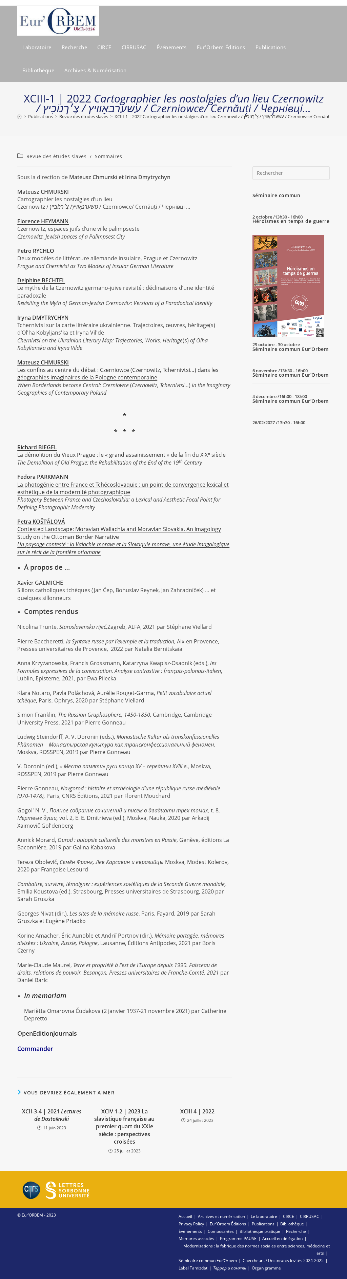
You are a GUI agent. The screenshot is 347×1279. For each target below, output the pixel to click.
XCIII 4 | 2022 (197, 1111)
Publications (263, 1224)
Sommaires (108, 156)
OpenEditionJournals (47, 1033)
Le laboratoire (264, 1216)
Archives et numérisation (221, 1216)
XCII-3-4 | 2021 (51, 1115)
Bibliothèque (292, 1224)
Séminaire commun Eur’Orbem (290, 349)
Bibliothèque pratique (260, 1231)
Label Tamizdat (193, 1268)
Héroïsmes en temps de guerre (291, 221)
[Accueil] (19, 116)
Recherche (296, 1231)
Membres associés (196, 1238)
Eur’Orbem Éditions (228, 1224)
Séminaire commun (276, 195)
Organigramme (266, 1268)
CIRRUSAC (309, 1216)
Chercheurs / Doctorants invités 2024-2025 (283, 1260)
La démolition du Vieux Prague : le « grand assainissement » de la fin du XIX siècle (121, 451)
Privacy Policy (191, 1224)
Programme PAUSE (238, 1238)
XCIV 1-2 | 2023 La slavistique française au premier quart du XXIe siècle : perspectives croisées (124, 1127)
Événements (190, 1231)
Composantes (221, 1231)
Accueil (185, 1216)
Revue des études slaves (56, 156)
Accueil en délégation (282, 1238)
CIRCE (288, 1216)
